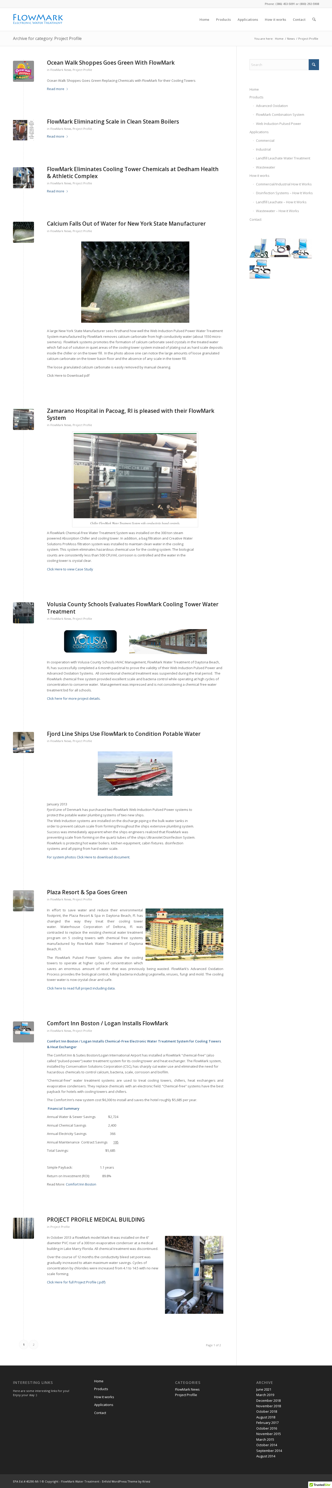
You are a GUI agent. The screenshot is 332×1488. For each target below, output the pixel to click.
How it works (259, 175)
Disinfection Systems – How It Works (284, 193)
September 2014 (269, 1450)
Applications (259, 132)
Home (254, 89)
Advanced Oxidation (272, 105)
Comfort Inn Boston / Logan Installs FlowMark (107, 1023)
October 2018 (266, 1411)
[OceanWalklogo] (23, 71)
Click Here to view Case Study (70, 569)
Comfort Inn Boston (81, 1184)
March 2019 (265, 1394)
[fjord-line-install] (23, 742)
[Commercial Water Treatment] (23, 1031)
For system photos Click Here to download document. (88, 857)
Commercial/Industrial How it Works (284, 184)
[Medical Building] (23, 1228)
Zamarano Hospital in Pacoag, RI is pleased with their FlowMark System (130, 414)
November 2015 (268, 1433)
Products (257, 97)
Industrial (263, 149)
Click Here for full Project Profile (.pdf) (76, 1282)
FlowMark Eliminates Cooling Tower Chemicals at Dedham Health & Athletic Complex (133, 172)
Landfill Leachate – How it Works (281, 202)
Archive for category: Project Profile (47, 38)
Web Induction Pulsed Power (278, 123)
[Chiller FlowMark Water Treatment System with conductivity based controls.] (23, 419)
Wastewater (265, 167)
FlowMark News (60, 70)
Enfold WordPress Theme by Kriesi (126, 1481)
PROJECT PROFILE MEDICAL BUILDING (96, 1219)
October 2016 (266, 1428)
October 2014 (266, 1445)
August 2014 (265, 1456)
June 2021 (263, 1389)
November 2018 (268, 1406)
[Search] (314, 19)
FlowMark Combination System (280, 114)
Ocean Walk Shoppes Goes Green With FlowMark (111, 62)
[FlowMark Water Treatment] (38, 19)
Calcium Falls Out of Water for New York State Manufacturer (126, 223)
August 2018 (265, 1417)
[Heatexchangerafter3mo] (23, 130)
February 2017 (267, 1422)
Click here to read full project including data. (81, 988)
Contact (255, 219)
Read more (55, 88)
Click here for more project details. (74, 698)
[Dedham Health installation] (23, 177)
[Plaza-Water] (23, 900)
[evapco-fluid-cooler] (23, 612)
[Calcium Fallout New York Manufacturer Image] (23, 232)
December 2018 (268, 1400)
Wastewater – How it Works (277, 210)
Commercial (265, 140)
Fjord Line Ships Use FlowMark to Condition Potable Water (123, 733)
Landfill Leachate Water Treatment (283, 158)
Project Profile (82, 70)
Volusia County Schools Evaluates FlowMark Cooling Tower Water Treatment (132, 608)
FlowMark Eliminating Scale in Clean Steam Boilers (113, 121)
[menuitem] (204, 19)
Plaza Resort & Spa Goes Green (87, 892)
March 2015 (265, 1439)
